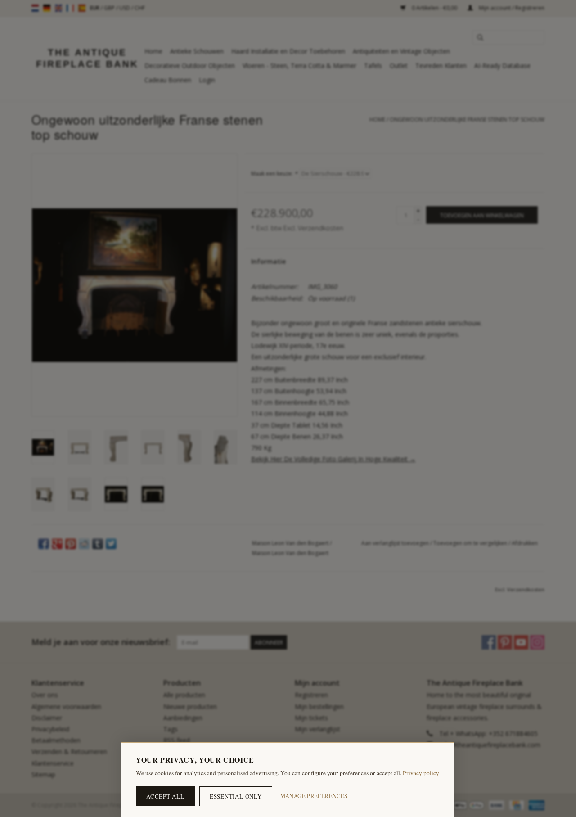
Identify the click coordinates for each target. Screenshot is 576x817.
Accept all (165, 796)
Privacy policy (421, 773)
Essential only (236, 796)
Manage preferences (314, 796)
